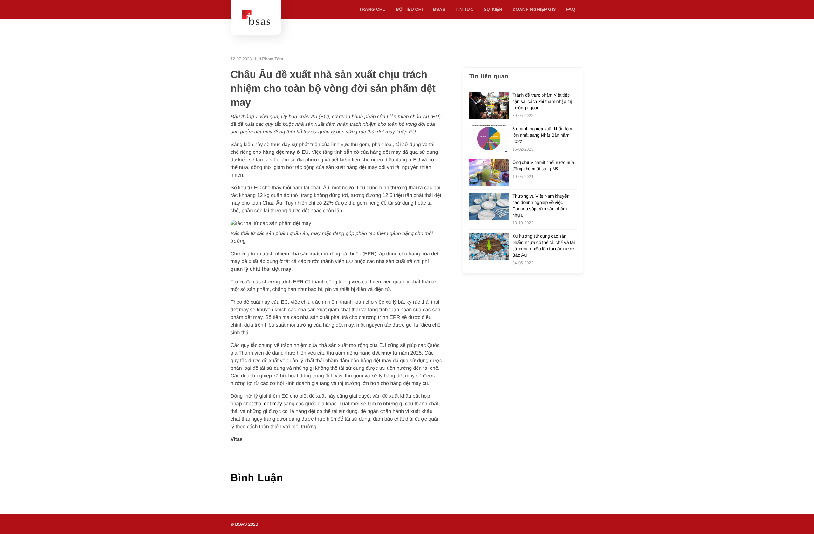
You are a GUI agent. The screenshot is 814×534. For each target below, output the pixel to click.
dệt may (273, 404)
